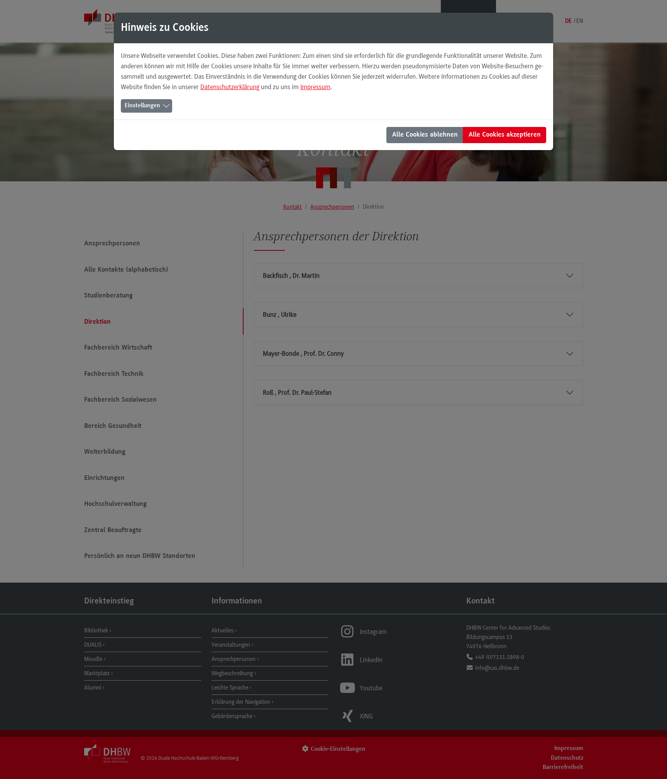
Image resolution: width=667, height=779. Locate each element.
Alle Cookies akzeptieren (505, 135)
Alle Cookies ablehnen (425, 135)
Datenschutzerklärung (229, 87)
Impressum (315, 87)
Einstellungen (142, 106)
